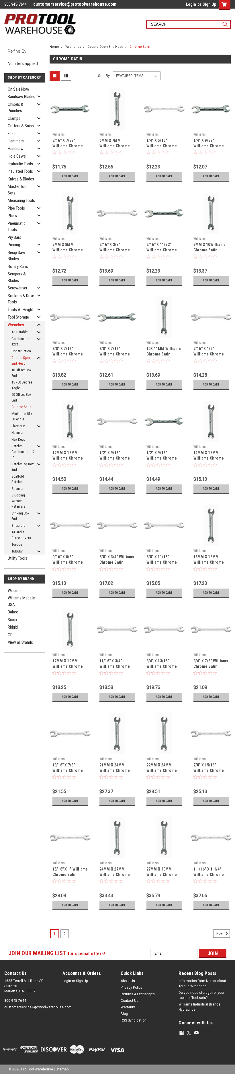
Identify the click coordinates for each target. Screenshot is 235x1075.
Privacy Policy (131, 987)
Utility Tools (17, 558)
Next (220, 934)
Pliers (12, 215)
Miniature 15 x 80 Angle (21, 417)
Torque (16, 544)
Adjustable (19, 332)
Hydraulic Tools (20, 163)
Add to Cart (70, 176)
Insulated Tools (20, 171)
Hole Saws (17, 156)
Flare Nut (18, 426)
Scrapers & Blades (17, 277)
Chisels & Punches (15, 108)
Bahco (13, 612)
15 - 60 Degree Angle (21, 385)
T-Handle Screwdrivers (21, 535)
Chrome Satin (21, 407)
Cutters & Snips (21, 125)
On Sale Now (18, 89)
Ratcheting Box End (22, 467)
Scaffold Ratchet (17, 479)
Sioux (12, 619)
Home (54, 47)
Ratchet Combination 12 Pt (23, 451)
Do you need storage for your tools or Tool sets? (201, 995)
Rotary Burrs (18, 266)
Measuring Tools (21, 200)
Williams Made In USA (21, 601)
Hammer (17, 432)
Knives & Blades (21, 179)
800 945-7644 (15, 1001)
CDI (10, 634)
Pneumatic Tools (17, 227)
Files (11, 133)
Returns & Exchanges (138, 994)
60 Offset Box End (21, 397)
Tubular (17, 551)
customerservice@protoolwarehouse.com (74, 4)
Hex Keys (18, 439)
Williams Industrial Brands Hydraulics (199, 1007)
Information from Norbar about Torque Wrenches (202, 983)
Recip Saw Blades (16, 256)
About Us (128, 981)
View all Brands (20, 642)
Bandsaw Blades (21, 96)
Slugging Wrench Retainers (18, 500)
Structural (18, 525)
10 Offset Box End (21, 373)
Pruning (14, 244)
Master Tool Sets (18, 190)
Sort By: (104, 75)
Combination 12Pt (20, 342)
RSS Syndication (133, 1020)
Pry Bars (14, 237)
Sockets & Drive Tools (21, 299)
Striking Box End (20, 516)
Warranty (128, 1007)
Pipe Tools (16, 208)
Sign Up (209, 4)
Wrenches (16, 324)
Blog (124, 1014)
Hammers (16, 141)
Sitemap (62, 1069)
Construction (21, 351)
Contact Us (129, 1001)
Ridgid (13, 627)
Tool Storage (18, 317)
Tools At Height (21, 309)
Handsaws (17, 148)
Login (191, 4)
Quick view (70, 125)
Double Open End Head (21, 360)
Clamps (14, 118)
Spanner (17, 488)
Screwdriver (17, 288)
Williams (14, 590)
